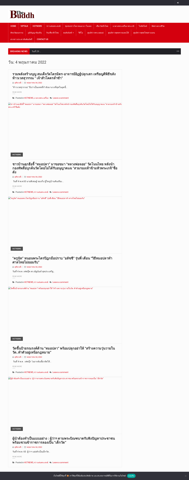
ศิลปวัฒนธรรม (17, 33)
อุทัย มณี (18, 83)
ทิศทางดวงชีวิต (158, 26)
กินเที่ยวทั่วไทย (52, 33)
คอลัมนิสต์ (67, 33)
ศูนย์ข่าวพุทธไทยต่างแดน (144, 33)
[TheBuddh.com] (22, 14)
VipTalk (24, 26)
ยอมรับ (131, 476)
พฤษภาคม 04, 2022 (34, 83)
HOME (13, 26)
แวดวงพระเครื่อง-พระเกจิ (123, 26)
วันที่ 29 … (36, 51)
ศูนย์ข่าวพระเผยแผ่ (95, 33)
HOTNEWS (37, 26)
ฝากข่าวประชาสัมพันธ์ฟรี (21, 39)
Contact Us (42, 39)
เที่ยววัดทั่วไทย (102, 26)
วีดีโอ (80, 33)
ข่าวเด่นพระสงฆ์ (53, 26)
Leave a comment (61, 98)
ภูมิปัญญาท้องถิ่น (35, 33)
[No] (185, 475)
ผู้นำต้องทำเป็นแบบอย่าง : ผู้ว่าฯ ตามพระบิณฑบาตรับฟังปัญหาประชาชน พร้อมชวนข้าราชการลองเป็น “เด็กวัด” (63, 440)
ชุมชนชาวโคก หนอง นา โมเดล (78, 26)
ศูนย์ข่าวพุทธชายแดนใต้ (118, 33)
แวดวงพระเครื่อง (41, 98)
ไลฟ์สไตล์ (143, 26)
